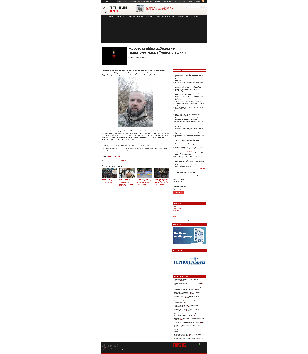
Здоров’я (181, 16)
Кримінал (157, 16)
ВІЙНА (122, 160)
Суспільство (166, 16)
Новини (118, 16)
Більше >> (202, 168)
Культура (189, 16)
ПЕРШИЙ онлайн (114, 156)
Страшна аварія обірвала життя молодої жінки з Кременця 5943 (186, 279)
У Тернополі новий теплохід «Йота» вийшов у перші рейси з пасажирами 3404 (187, 301)
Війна (125, 16)
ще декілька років (180, 179)
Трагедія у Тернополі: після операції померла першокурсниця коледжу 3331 (186, 306)
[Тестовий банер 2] (189, 262)
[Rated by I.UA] (202, 344)
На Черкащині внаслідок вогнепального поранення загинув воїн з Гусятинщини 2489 (187, 335)
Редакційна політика (128, 349)
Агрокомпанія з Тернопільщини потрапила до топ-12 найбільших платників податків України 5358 (188, 288)
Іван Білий (110, 160)
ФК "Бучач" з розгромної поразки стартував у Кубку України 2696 (187, 326)
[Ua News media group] (189, 236)
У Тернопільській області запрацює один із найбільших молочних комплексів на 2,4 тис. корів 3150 (188, 314)
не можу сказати (179, 184)
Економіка (148, 16)
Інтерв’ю (196, 16)
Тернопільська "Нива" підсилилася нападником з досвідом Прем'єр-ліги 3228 (186, 310)
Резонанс (131, 16)
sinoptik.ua (182, 220)
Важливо (128, 160)
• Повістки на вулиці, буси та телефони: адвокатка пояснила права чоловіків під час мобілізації (155, 1)
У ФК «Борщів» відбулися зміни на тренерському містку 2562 (188, 330)
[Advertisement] (154, 30)
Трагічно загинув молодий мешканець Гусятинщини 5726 (187, 284)
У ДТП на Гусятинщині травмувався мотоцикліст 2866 (189, 322)
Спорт (174, 16)
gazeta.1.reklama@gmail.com (146, 346)
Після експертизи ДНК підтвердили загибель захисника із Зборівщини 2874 (189, 319)
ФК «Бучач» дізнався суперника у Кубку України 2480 (188, 338)
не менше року (179, 181)
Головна (111, 16)
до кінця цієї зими (179, 189)
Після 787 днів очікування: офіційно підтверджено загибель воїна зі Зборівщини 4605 (187, 292)
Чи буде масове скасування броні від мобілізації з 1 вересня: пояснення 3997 (187, 297)
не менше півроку (180, 186)
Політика (140, 16)
